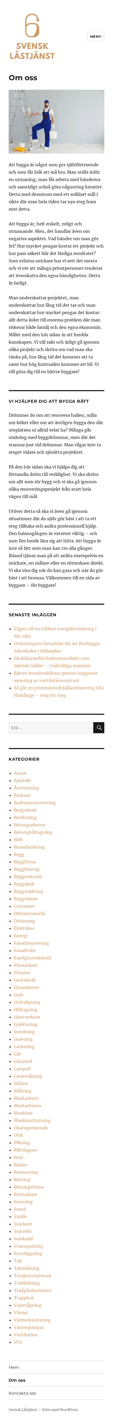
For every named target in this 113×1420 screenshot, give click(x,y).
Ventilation (26, 1334)
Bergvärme (25, 810)
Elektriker (24, 928)
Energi (21, 935)
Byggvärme (26, 898)
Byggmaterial (28, 876)
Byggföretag (27, 869)
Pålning (22, 1142)
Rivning (22, 1179)
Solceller (23, 1231)
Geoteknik (25, 980)
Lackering (24, 1046)
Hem (14, 1367)
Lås (17, 1054)
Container (24, 906)
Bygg (19, 854)
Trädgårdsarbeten (33, 1290)
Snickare (23, 1224)
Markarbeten (27, 1105)
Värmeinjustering (32, 1320)
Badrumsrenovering (35, 802)
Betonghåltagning (33, 832)
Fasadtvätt (25, 950)
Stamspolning (28, 1246)
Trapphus (24, 1297)
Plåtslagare (25, 1150)
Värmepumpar (29, 1327)
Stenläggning (28, 1253)
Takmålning (26, 1268)
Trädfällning (27, 1283)
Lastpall (22, 1068)
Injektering (26, 1024)
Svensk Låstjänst (23, 1410)
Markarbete (26, 1098)
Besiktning (25, 817)
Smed (20, 1209)
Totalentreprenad (32, 1275)
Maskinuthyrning (32, 1120)
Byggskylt (24, 884)
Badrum (22, 795)
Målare (21, 1083)
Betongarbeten (29, 824)
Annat (20, 773)
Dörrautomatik (29, 913)
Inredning (24, 1031)
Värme (21, 1312)
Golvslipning (27, 1002)
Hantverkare (27, 1017)
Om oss (17, 1380)
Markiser (23, 1113)
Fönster (22, 972)
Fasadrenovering (31, 943)
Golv (18, 994)
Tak (18, 1260)
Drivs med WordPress (60, 1410)
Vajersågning (28, 1305)
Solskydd (23, 1238)
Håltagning (26, 1009)
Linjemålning (28, 1076)
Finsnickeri (25, 965)
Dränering (24, 921)
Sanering (23, 1201)
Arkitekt (22, 780)
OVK (18, 1135)
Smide (20, 1216)
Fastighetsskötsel (32, 957)
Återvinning (26, 788)
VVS (18, 1342)
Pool (18, 1157)
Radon (20, 1164)
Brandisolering (29, 847)
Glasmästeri (26, 987)
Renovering (26, 1172)
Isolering (23, 1039)
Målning (23, 1091)
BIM (18, 839)
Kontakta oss (22, 1393)
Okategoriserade (31, 1127)
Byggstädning (28, 891)
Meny (95, 36)
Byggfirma (25, 861)
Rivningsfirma (29, 1187)
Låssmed (23, 1061)
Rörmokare (25, 1194)
